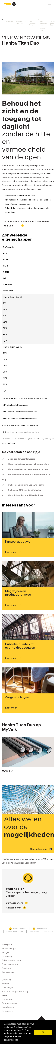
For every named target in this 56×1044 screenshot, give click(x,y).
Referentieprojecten (15, 931)
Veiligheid (6, 952)
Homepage (10, 3)
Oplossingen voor (10, 964)
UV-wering (7, 956)
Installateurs (42, 929)
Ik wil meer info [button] (11, 1040)
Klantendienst (14, 908)
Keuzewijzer (35, 931)
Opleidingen (48, 931)
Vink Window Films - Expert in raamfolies (2, 19)
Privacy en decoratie (11, 960)
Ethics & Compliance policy (15, 991)
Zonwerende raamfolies (21, 22)
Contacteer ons (39, 849)
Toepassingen (8, 972)
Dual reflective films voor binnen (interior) (43, 26)
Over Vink (6, 980)
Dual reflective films (32, 23)
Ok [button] (43, 1032)
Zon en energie (9, 949)
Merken (5, 984)
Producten (9, 21)
